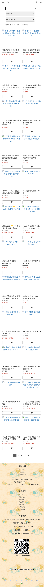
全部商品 (8, 25)
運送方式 (22, 497)
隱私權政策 (21, 509)
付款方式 (22, 499)
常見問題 (22, 495)
